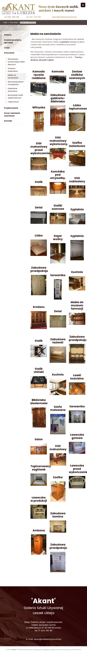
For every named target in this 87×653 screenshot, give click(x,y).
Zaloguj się (37, 650)
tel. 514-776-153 (33, 17)
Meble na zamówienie (28, 23)
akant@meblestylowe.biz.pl (64, 17)
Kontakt (8, 121)
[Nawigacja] (83, 5)
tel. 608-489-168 (11, 17)
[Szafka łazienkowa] (77, 158)
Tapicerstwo (13, 101)
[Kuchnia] (58, 386)
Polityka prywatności (25, 650)
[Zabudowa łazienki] (58, 354)
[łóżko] (38, 247)
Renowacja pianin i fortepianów (16, 83)
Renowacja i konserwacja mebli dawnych (16, 62)
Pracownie (14, 23)
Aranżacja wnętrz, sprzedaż (13, 41)
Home (5, 23)
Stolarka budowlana (13, 69)
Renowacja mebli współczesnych (15, 96)
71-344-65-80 (45, 630)
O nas (7, 47)
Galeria (7, 35)
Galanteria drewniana (12, 89)
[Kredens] (38, 320)
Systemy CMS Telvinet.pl (72, 650)
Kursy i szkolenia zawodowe (12, 114)
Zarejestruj (46, 650)
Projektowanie (11, 108)
